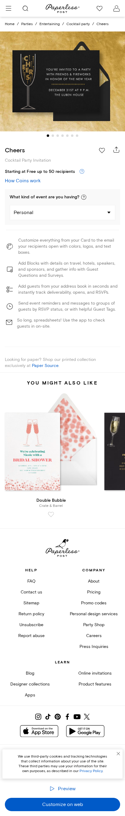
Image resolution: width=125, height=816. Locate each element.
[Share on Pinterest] (57, 717)
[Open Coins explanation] (82, 172)
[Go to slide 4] (62, 135)
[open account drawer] (116, 8)
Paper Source (45, 365)
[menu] (8, 8)
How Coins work (23, 181)
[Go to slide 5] (67, 135)
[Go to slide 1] (48, 135)
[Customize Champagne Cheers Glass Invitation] (62, 81)
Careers (94, 635)
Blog (30, 673)
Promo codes (93, 603)
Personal (23, 213)
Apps (30, 695)
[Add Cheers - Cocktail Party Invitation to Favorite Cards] (102, 150)
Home (10, 24)
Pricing (93, 592)
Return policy (31, 613)
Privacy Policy (91, 771)
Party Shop (94, 624)
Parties (27, 24)
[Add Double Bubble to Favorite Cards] (51, 514)
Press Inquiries (93, 646)
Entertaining (49, 24)
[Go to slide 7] (77, 135)
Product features (95, 684)
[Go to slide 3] (57, 135)
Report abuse (31, 635)
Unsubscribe (31, 624)
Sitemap (31, 603)
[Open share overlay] (116, 149)
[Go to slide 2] (53, 135)
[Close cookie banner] (118, 753)
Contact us (31, 592)
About (94, 581)
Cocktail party (78, 24)
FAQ (31, 581)
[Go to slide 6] (72, 135)
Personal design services (94, 613)
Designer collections (30, 684)
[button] (84, 197)
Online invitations (95, 673)
